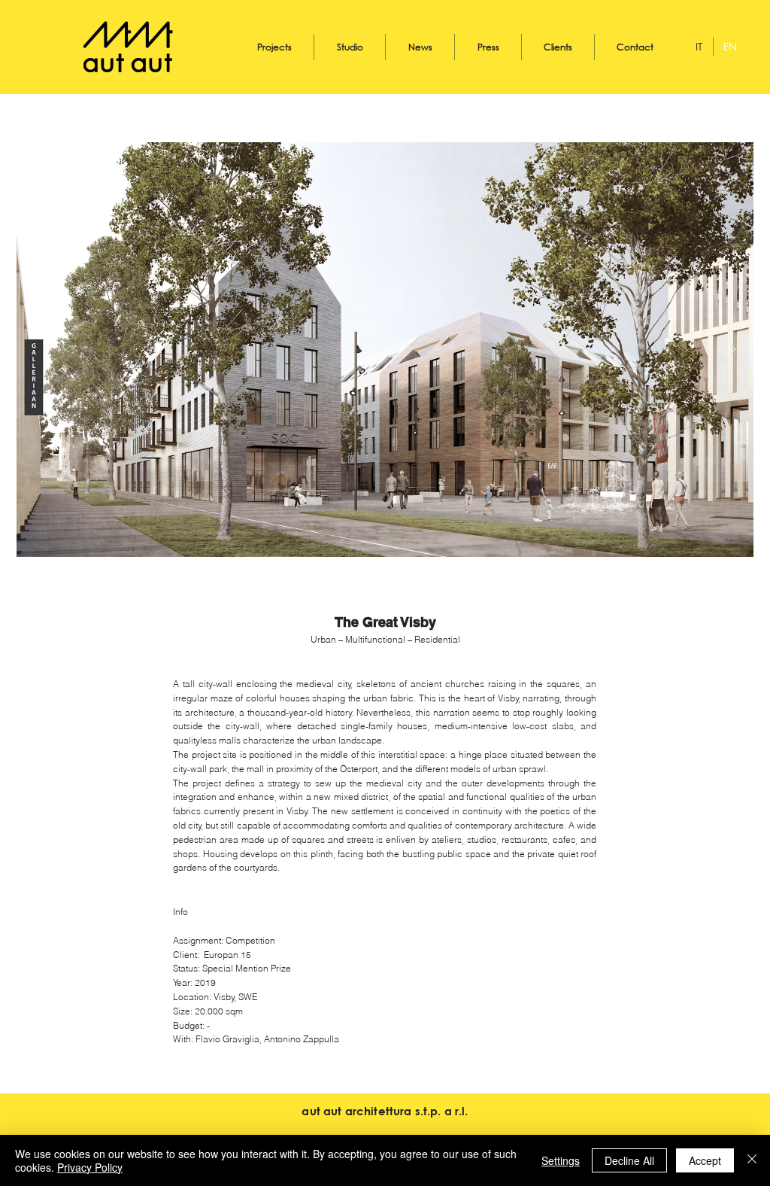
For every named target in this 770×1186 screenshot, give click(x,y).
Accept (705, 1160)
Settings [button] (560, 1160)
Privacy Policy (90, 1167)
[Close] (752, 1160)
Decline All (629, 1160)
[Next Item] (732, 349)
